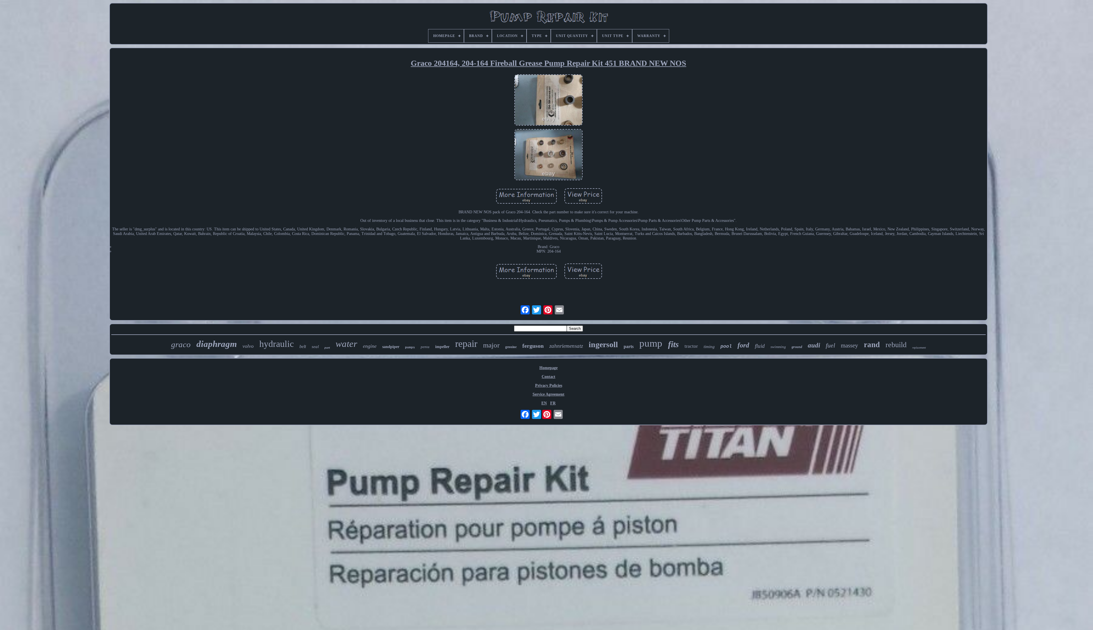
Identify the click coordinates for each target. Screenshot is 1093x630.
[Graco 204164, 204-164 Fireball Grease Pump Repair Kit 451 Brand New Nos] (548, 100)
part (327, 347)
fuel (830, 345)
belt (302, 346)
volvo (248, 346)
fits (673, 344)
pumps (410, 347)
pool (726, 346)
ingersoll (603, 344)
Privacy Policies (548, 385)
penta (425, 347)
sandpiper (390, 347)
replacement (919, 347)
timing (709, 346)
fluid (760, 346)
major (491, 345)
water (346, 344)
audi (814, 345)
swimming (778, 347)
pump (650, 343)
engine (370, 346)
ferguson (533, 346)
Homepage (548, 368)
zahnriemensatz (566, 346)
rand (872, 344)
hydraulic (276, 344)
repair (466, 343)
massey (849, 345)
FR (553, 403)
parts (629, 346)
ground (797, 347)
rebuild (896, 345)
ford (743, 345)
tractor (691, 346)
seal (315, 346)
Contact (548, 377)
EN (544, 403)
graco (181, 344)
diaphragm (216, 344)
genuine (511, 347)
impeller (442, 347)
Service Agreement (548, 394)
